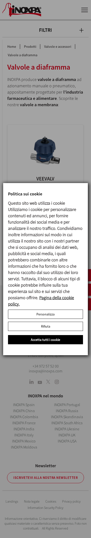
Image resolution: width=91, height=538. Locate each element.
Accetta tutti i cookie (45, 339)
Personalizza (45, 314)
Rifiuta (45, 326)
